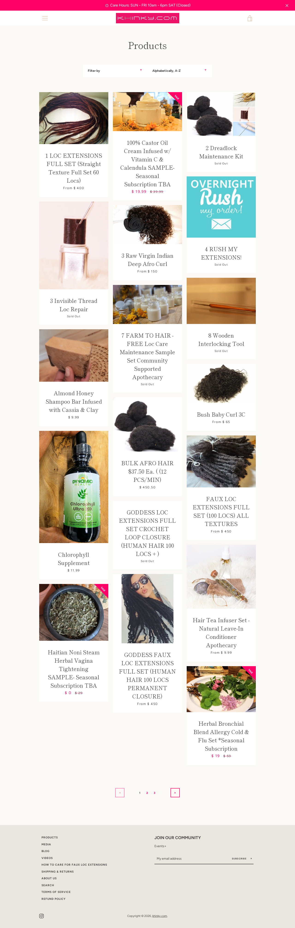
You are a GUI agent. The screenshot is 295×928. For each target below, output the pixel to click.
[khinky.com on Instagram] (41, 915)
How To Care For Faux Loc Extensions (74, 864)
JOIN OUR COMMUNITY (177, 837)
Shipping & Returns (57, 871)
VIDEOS (47, 858)
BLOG (45, 851)
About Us (49, 878)
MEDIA (46, 844)
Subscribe (240, 858)
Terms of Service (56, 892)
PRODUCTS (49, 837)
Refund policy (53, 899)
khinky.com (159, 916)
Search (47, 885)
